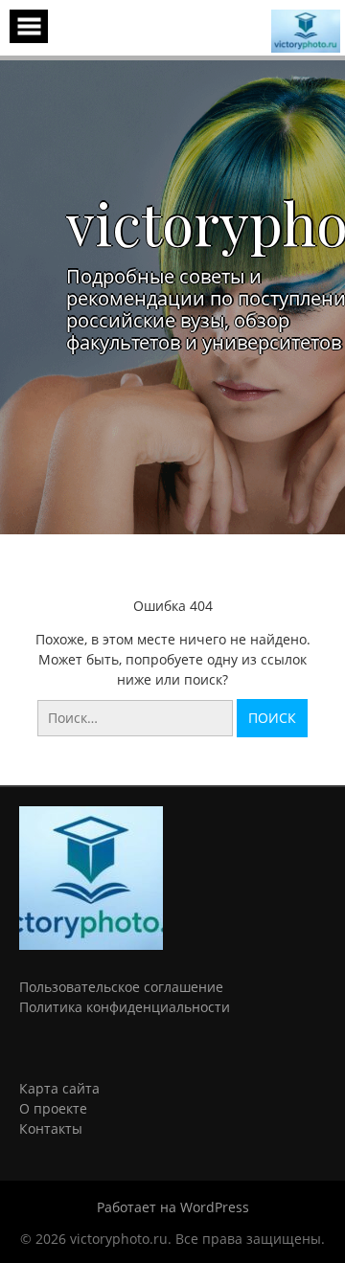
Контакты (50, 1128)
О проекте (53, 1108)
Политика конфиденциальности (124, 1007)
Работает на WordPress (173, 1207)
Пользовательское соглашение (121, 987)
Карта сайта (59, 1088)
